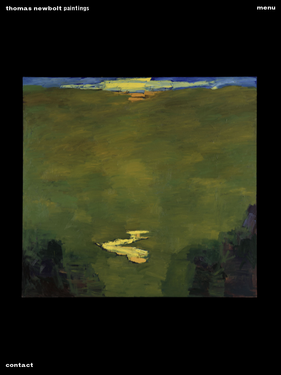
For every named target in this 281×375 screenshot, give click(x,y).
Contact (19, 366)
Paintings (76, 9)
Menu (266, 8)
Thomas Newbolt (33, 9)
